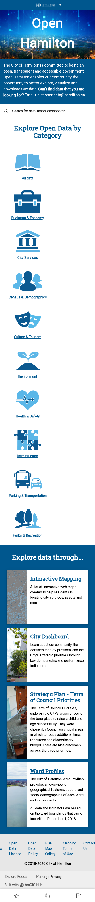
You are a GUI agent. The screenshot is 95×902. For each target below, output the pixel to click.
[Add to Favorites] (17, 896)
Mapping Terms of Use (69, 848)
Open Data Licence (15, 848)
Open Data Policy (33, 848)
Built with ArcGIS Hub (23, 885)
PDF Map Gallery (50, 848)
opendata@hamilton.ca (65, 95)
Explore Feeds (16, 876)
